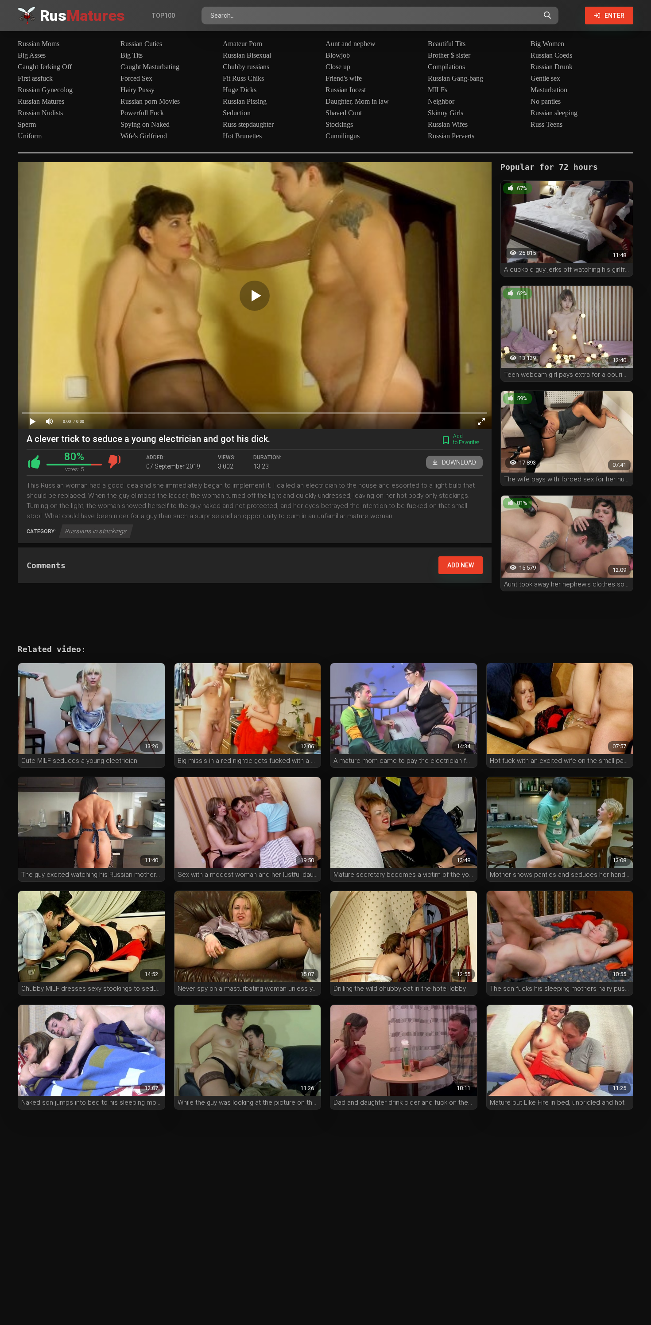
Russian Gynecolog (45, 90)
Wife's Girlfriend (143, 136)
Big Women (547, 43)
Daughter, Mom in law (357, 101)
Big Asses (32, 55)
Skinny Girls (445, 113)
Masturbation (549, 90)
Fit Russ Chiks (243, 78)
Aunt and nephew (351, 43)
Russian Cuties (141, 43)
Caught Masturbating (149, 66)
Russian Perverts (451, 136)
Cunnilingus (343, 136)
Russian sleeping (554, 113)
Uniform (30, 136)
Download (459, 462)
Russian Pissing (245, 101)
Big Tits (131, 55)
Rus (82, 15)
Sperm (27, 124)
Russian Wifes (448, 124)
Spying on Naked (145, 124)
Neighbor (441, 101)
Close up (338, 66)
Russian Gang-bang (455, 78)
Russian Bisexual (247, 55)
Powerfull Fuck (142, 113)
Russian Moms (38, 43)
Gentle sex (545, 78)
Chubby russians (246, 66)
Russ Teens (546, 124)
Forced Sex (136, 78)
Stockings (339, 124)
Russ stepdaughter (248, 124)
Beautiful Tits (446, 43)
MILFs (437, 90)
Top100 (163, 15)
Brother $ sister (449, 55)
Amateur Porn (242, 43)
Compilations (446, 66)
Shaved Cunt (344, 113)
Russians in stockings (96, 531)
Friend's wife (344, 78)
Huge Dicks (239, 90)
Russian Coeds (551, 55)
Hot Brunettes (242, 136)
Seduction (237, 113)
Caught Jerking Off (45, 66)
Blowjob (338, 55)
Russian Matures (41, 101)
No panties (546, 101)
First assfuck (35, 78)
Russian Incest (346, 90)
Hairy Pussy (137, 90)
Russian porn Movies (150, 101)
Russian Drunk (552, 66)
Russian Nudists (40, 113)
